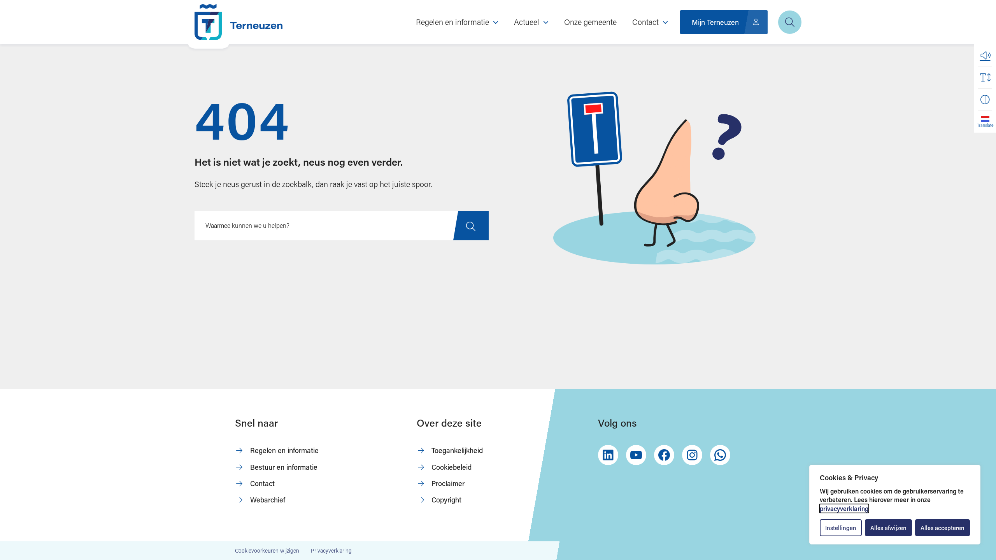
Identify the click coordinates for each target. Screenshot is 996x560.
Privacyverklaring (331, 550)
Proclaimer (448, 483)
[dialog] (894, 504)
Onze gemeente (590, 22)
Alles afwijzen (888, 528)
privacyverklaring (844, 508)
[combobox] (342, 225)
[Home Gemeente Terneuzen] (238, 22)
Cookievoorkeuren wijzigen (267, 550)
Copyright (446, 499)
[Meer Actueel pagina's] (546, 22)
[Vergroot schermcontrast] (985, 99)
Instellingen (840, 528)
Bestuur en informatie (283, 467)
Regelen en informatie (284, 450)
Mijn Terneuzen (715, 22)
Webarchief (267, 499)
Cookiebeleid (451, 467)
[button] (985, 55)
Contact (262, 483)
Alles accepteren (942, 528)
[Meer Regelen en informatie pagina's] (495, 22)
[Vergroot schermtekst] (985, 77)
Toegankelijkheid (457, 450)
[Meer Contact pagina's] (665, 22)
